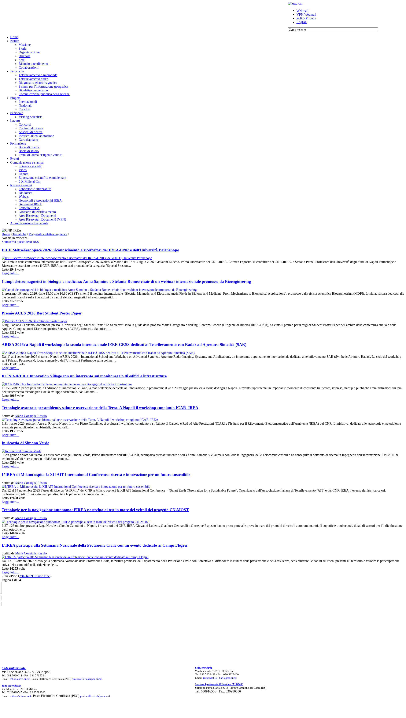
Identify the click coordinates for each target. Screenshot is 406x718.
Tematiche (19, 234)
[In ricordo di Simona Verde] (21, 451)
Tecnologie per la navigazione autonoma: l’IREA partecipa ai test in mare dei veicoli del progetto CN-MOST (95, 510)
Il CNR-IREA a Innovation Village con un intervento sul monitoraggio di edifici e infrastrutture (84, 376)
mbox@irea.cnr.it (20, 678)
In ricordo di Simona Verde (25, 443)
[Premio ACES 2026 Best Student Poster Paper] (34, 321)
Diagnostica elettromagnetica (48, 234)
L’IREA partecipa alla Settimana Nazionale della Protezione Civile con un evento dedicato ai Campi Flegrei (94, 545)
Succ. (40, 576)
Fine (47, 576)
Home (6, 234)
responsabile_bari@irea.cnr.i (219, 677)
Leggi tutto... (10, 273)
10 (34, 576)
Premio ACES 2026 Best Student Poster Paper (42, 313)
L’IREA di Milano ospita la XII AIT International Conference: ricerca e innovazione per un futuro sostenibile (96, 474)
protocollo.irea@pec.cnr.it (87, 678)
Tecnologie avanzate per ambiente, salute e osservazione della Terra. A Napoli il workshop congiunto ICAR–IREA (100, 407)
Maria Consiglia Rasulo (31, 416)
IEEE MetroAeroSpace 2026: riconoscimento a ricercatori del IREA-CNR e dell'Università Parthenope (90, 250)
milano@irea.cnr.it (20, 696)
